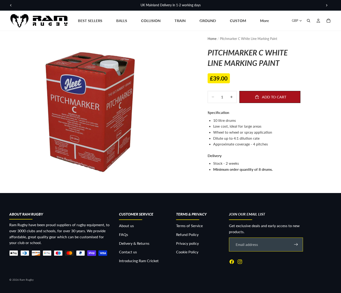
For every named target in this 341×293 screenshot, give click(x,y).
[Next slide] (327, 5)
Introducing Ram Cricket (139, 260)
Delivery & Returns (134, 243)
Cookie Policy (187, 252)
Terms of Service (189, 226)
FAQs (123, 234)
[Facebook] (232, 261)
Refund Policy (187, 234)
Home (212, 39)
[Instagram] (240, 261)
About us (126, 226)
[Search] (308, 21)
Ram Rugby (26, 279)
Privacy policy (187, 243)
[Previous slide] (11, 5)
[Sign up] (296, 244)
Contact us (128, 252)
